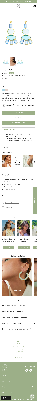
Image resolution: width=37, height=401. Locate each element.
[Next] (34, 162)
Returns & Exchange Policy (12, 203)
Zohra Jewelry (15, 399)
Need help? (5, 147)
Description (6, 175)
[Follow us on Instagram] (30, 370)
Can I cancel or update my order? (14, 317)
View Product (9, 247)
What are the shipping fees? (12, 312)
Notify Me (19, 112)
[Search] (6, 6)
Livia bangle (16, 159)
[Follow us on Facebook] (26, 370)
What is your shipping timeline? (13, 306)
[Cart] (34, 6)
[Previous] (3, 162)
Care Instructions (9, 196)
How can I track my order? (12, 323)
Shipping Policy (10, 207)
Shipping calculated (15, 75)
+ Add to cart (17, 164)
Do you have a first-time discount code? (16, 329)
